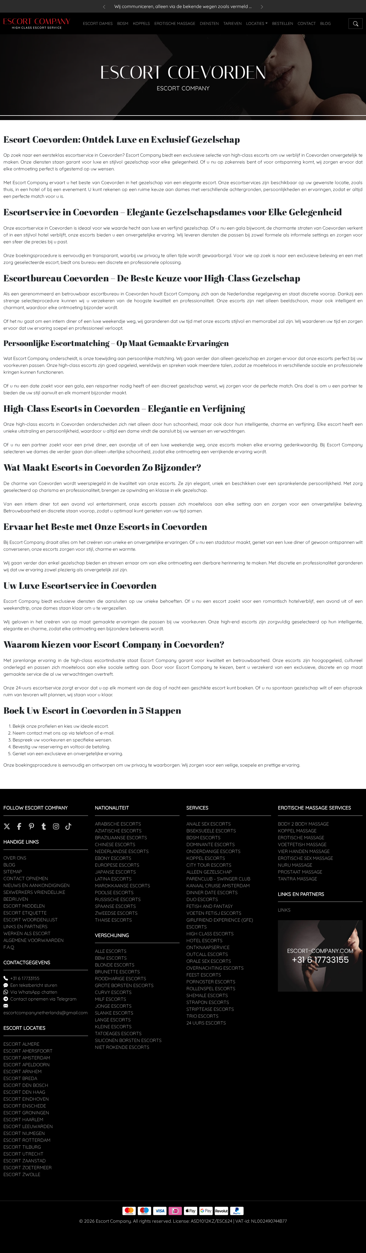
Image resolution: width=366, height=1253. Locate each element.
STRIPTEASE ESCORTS (210, 1009)
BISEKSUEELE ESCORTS (211, 831)
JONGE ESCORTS (113, 1006)
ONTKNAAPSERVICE (208, 947)
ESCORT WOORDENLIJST (30, 919)
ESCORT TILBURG (22, 1147)
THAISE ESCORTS (113, 920)
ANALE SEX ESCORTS (208, 824)
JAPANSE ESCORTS (115, 872)
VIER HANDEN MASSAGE (304, 851)
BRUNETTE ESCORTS (117, 971)
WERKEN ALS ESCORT (27, 933)
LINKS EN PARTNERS (25, 926)
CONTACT (307, 23)
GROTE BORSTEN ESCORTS (124, 985)
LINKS (284, 910)
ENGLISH (340, 23)
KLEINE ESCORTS (113, 1026)
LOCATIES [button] (255, 23)
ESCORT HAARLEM (23, 1119)
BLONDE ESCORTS (114, 965)
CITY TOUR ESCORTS (208, 865)
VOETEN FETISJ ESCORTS (213, 913)
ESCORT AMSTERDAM (26, 1058)
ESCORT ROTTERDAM (26, 1140)
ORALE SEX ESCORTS (208, 961)
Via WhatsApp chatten (33, 992)
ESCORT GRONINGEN (26, 1112)
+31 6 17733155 (24, 978)
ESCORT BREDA (20, 1078)
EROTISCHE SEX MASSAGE (305, 858)
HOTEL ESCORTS (204, 940)
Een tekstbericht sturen (33, 985)
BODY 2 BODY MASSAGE (303, 824)
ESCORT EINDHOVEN (26, 1099)
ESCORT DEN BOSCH (25, 1085)
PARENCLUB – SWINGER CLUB (218, 879)
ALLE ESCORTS (110, 951)
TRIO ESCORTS (202, 1016)
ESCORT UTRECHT (23, 1154)
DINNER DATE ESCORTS (212, 892)
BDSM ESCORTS (203, 837)
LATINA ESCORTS (113, 879)
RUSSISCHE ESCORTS (118, 899)
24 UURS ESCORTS (206, 1023)
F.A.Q (8, 947)
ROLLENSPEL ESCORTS (210, 988)
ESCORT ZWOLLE (21, 1174)
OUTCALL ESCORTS (207, 954)
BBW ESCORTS (111, 958)
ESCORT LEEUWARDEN (28, 1126)
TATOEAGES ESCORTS (118, 1033)
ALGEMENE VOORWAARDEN (33, 940)
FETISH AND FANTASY (209, 906)
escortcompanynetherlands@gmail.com (45, 1012)
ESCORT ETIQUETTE (25, 913)
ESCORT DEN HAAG (24, 1092)
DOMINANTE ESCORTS (210, 844)
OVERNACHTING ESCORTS (215, 968)
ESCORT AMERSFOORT (28, 1051)
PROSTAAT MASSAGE (300, 872)
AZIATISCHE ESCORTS (118, 831)
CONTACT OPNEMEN (25, 878)
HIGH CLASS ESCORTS (210, 933)
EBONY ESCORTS (113, 858)
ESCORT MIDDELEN (24, 906)
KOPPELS (141, 23)
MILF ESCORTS (110, 999)
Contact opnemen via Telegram (43, 999)
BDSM (122, 23)
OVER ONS (14, 858)
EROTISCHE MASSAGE (174, 23)
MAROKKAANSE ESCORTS (122, 885)
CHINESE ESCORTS (115, 844)
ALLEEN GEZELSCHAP (209, 872)
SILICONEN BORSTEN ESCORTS (128, 1040)
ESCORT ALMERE (21, 1044)
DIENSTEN (209, 23)
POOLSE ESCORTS (114, 892)
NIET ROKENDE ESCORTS (122, 1047)
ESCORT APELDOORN (26, 1064)
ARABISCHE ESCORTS (118, 824)
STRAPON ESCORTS (207, 1002)
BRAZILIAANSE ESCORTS (121, 837)
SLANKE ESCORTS (114, 1013)
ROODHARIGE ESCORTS (120, 978)
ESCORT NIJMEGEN (24, 1133)
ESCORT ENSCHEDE (24, 1106)
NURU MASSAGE (295, 865)
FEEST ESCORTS (203, 975)
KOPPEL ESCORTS (205, 858)
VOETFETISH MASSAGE (302, 844)
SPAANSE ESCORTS (115, 906)
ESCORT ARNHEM (22, 1071)
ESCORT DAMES (98, 23)
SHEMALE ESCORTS (207, 995)
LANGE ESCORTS (113, 1020)
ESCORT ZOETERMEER (27, 1167)
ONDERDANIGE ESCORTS (213, 851)
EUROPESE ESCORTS (117, 865)
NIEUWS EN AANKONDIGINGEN (36, 885)
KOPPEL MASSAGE (297, 831)
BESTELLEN (282, 23)
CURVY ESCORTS (113, 992)
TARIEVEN (232, 23)
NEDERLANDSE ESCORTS (122, 851)
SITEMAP (12, 871)
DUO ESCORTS (202, 899)
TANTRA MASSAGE (297, 879)
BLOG (325, 23)
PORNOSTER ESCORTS (210, 981)
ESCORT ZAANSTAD (24, 1161)
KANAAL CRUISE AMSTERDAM (218, 885)
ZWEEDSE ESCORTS (116, 913)
